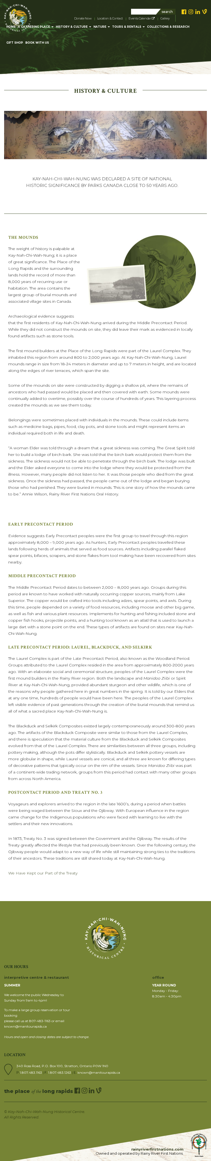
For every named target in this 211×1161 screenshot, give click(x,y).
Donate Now (82, 18)
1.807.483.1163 (31, 1072)
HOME (11, 27)
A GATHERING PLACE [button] (34, 27)
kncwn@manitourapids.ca (98, 1072)
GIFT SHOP (14, 42)
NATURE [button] (100, 27)
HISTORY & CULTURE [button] (72, 27)
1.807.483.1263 (60, 1072)
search (167, 12)
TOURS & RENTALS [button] (127, 27)
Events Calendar (140, 18)
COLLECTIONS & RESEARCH (168, 27)
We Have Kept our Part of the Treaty (42, 873)
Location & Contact (110, 18)
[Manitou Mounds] (17, 11)
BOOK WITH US (37, 42)
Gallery (165, 18)
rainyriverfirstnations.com (157, 1149)
